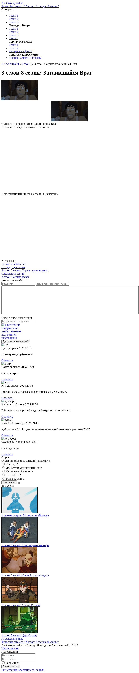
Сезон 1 (13, 15)
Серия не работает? (13, 263)
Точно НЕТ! (13, 475)
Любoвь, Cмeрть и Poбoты (25, 57)
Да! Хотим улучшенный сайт (23, 467)
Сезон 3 (13, 22)
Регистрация (9, 669)
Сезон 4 (13, 38)
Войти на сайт (10, 666)
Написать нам (10, 648)
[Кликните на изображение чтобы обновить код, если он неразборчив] (69, 331)
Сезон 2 (13, 18)
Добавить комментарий (15, 341)
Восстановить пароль (31, 669)
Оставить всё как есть (19, 471)
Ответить (7, 360)
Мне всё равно (14, 478)
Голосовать (9, 482)
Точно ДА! (12, 464)
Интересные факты (20, 51)
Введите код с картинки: (16, 317)
